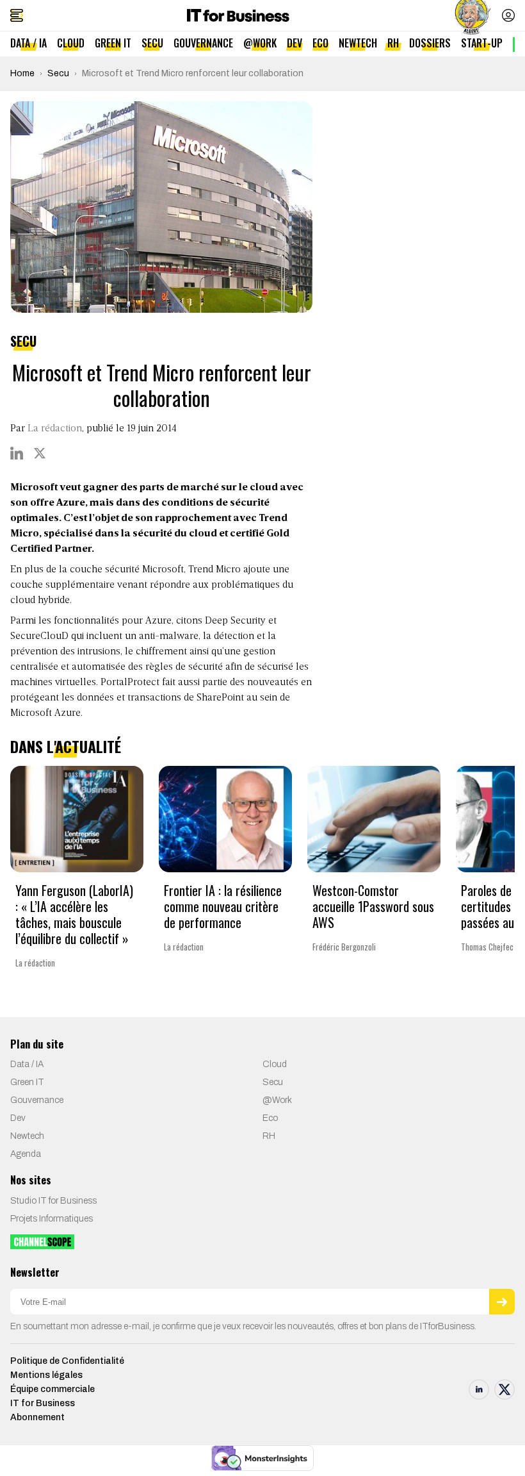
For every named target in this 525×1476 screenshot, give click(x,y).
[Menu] (16, 15)
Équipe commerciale (52, 1389)
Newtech (358, 43)
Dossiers (430, 43)
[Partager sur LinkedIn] (16, 453)
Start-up (482, 43)
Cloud (71, 43)
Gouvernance (203, 43)
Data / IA (28, 43)
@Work (260, 43)
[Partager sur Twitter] (39, 453)
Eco (320, 43)
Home (22, 73)
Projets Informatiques (51, 1218)
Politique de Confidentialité (67, 1361)
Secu (152, 43)
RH (393, 43)
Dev (294, 43)
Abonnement (37, 1417)
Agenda (25, 1154)
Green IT (113, 43)
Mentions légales (46, 1375)
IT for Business (42, 1403)
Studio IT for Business (53, 1201)
